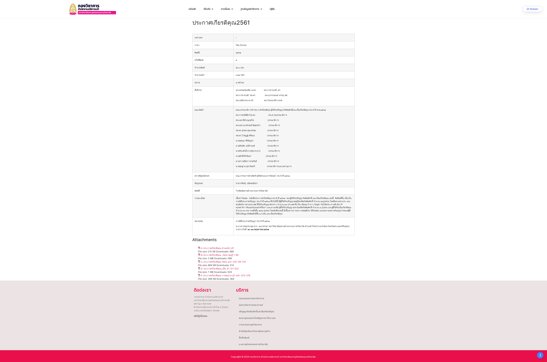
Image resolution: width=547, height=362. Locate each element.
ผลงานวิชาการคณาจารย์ (251, 304)
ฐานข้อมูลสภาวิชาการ (249, 9)
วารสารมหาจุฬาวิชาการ (250, 324)
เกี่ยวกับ (207, 9)
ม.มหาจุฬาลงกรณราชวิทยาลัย (253, 344)
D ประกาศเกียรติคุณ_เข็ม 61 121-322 (220, 268)
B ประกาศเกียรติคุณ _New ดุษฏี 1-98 (219, 254)
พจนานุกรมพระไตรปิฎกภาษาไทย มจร (257, 318)
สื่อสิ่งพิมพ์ (244, 337)
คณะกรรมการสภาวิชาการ (251, 298)
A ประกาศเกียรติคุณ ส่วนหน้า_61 (217, 248)
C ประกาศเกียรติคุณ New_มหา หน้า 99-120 (223, 261)
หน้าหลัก (192, 9)
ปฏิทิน (272, 9)
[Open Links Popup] (540, 355)
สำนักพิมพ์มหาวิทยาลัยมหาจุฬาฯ (254, 331)
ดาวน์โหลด (225, 9)
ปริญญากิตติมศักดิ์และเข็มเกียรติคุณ (256, 311)
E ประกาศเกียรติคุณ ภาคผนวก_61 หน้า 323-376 (225, 275)
